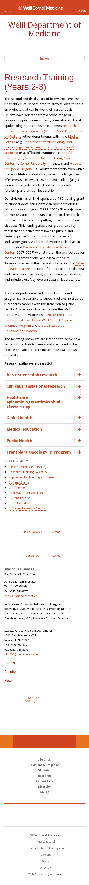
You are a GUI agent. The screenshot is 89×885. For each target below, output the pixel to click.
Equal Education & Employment (46, 848)
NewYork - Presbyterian (44, 819)
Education (44, 770)
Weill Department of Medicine (44, 29)
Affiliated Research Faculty (27, 508)
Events (9, 663)
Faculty (10, 672)
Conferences (17, 487)
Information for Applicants (27, 493)
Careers (46, 854)
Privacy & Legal (46, 842)
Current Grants (19, 482)
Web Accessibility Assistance (45, 874)
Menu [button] (7, 11)
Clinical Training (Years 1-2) (27, 467)
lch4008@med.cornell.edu (21, 654)
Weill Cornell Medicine (44, 810)
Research (44, 776)
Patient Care (44, 781)
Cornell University (33, 163)
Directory (45, 867)
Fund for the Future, (58, 314)
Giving (44, 792)
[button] (81, 7)
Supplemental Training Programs (31, 477)
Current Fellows (19, 498)
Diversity (44, 786)
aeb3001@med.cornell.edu (21, 596)
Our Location (6, 741)
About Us (44, 759)
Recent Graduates (21, 503)
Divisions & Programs (44, 765)
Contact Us (82, 741)
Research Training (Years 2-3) (29, 472)
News (8, 681)
